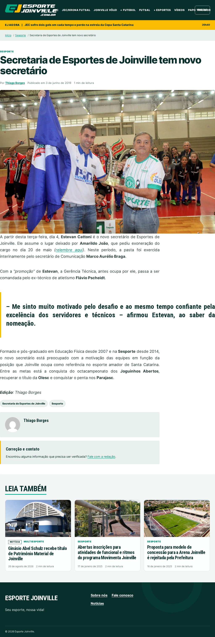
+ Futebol (128, 10)
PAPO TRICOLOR (199, 10)
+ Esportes (162, 10)
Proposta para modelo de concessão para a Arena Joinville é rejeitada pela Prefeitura (176, 552)
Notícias (97, 603)
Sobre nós (99, 595)
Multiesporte (34, 541)
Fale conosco (122, 595)
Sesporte (20, 35)
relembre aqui (69, 249)
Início (45, 10)
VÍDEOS (179, 10)
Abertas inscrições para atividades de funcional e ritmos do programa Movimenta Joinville (107, 552)
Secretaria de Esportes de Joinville (23, 403)
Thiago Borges (15, 83)
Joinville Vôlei (105, 10)
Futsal (144, 10)
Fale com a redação (101, 456)
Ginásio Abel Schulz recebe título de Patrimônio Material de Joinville (37, 553)
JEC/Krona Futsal (76, 10)
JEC (56, 10)
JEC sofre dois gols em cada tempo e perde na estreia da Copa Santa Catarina (79, 24)
